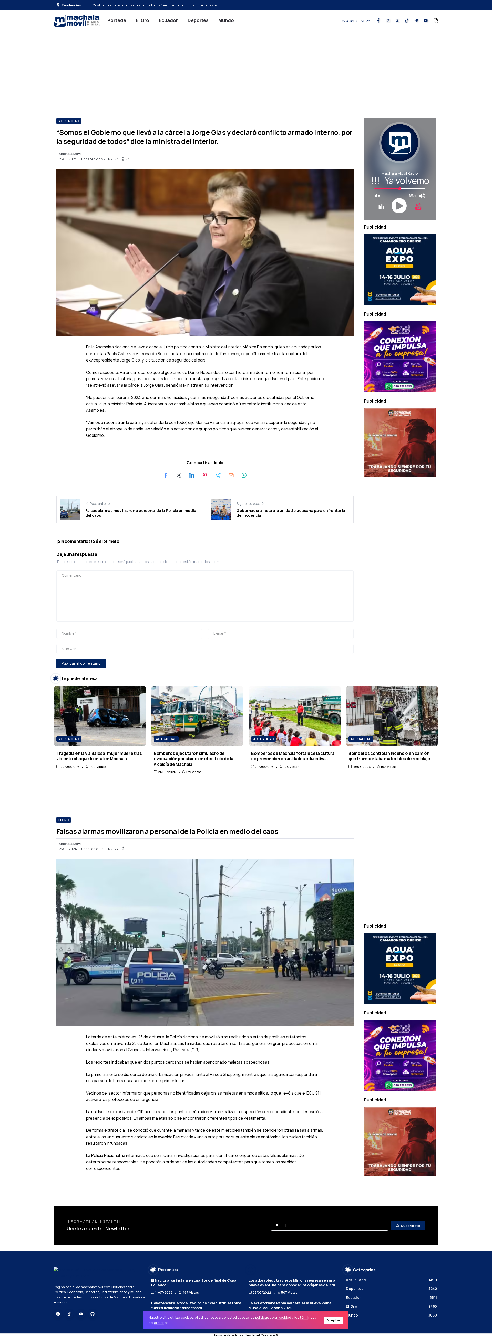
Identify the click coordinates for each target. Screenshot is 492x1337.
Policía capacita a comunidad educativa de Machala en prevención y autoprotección (159, 5)
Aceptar (334, 1320)
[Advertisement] (246, 69)
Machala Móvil (70, 843)
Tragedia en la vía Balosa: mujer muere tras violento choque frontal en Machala (99, 755)
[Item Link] (100, 716)
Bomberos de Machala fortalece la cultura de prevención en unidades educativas (293, 755)
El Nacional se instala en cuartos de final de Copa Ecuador (194, 1283)
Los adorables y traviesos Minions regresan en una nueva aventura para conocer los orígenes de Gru (292, 1283)
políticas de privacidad (273, 1317)
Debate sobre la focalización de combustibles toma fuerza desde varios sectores (196, 1305)
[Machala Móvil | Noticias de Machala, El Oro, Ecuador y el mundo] (77, 20)
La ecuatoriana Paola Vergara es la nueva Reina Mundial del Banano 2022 (290, 1305)
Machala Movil (70, 153)
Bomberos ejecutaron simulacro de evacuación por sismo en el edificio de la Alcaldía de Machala (193, 758)
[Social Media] (378, 20)
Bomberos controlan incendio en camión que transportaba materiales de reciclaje (389, 755)
